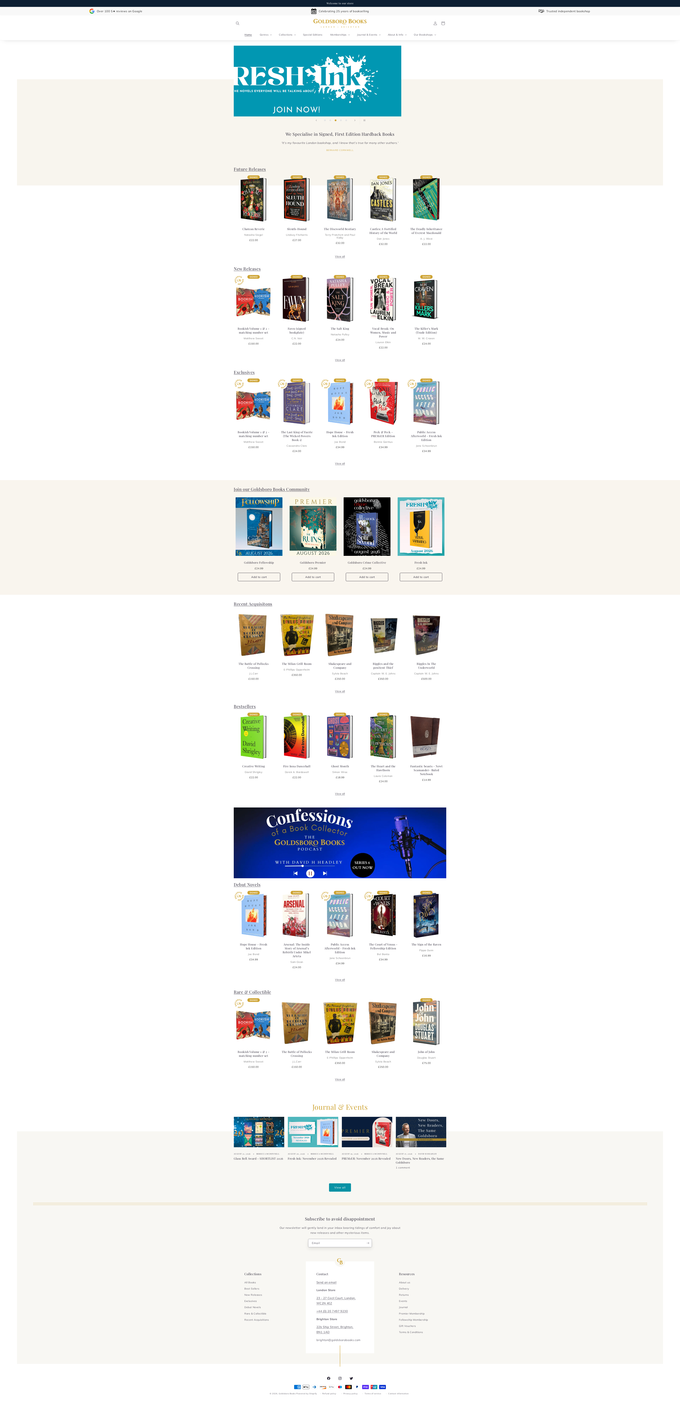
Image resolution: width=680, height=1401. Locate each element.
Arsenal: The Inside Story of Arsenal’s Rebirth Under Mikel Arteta (297, 952)
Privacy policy (350, 1393)
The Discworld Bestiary (340, 233)
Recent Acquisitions (256, 1319)
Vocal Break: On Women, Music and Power (383, 335)
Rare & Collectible (252, 992)
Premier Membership (411, 1313)
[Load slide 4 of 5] (341, 120)
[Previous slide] (316, 120)
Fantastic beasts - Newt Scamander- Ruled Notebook (426, 770)
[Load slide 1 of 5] (325, 120)
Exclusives (244, 372)
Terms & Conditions (411, 1332)
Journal (403, 1307)
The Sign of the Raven (426, 947)
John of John (426, 1054)
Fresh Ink (421, 563)
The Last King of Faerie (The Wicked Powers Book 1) (297, 438)
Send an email (326, 1282)
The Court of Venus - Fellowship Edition (383, 949)
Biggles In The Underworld (426, 668)
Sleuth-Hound (297, 231)
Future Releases (250, 169)
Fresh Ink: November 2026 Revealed (312, 1158)
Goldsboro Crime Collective (367, 563)
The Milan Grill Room (297, 666)
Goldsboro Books (287, 1393)
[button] (238, 23)
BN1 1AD (323, 1332)
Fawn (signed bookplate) (297, 333)
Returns (404, 1294)
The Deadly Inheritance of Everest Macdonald (426, 233)
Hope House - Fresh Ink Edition (340, 436)
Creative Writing (253, 768)
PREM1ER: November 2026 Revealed (366, 1158)
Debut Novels (247, 884)
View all (340, 256)
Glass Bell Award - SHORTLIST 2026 (258, 1158)
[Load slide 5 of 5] (346, 120)
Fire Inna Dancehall (296, 768)
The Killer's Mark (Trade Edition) (426, 333)
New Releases (247, 268)
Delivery (404, 1288)
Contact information (398, 1393)
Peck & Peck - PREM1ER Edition (383, 436)
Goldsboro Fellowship (259, 563)
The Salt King (340, 331)
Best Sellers (251, 1288)
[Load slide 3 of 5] (335, 120)
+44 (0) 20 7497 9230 (332, 1311)
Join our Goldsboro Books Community (272, 489)
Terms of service (373, 1393)
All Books (250, 1282)
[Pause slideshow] (364, 120)
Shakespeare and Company (340, 668)
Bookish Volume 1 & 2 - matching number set (253, 333)
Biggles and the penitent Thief (383, 668)
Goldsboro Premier (313, 563)
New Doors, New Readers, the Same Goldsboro (420, 1160)
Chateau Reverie (253, 231)
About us (404, 1282)
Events (403, 1301)
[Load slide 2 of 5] (330, 120)
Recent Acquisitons (253, 604)
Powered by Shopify (306, 1393)
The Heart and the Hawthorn (383, 770)
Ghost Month (340, 768)
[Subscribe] (368, 1243)
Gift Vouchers (407, 1326)
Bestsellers (245, 706)
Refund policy (329, 1393)
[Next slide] (355, 120)
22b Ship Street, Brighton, (334, 1327)
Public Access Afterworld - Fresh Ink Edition (426, 438)
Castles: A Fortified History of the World (383, 233)
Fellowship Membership (413, 1319)
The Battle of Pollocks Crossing (253, 668)
